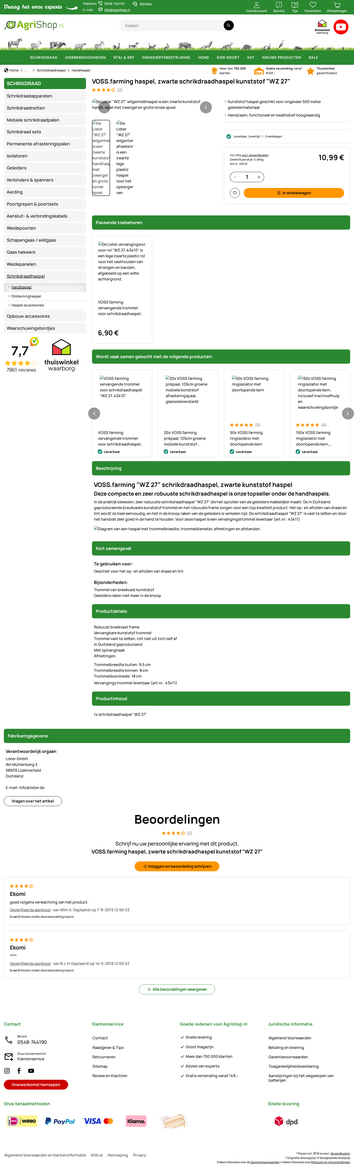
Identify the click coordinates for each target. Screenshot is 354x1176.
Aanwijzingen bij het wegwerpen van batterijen (301, 1078)
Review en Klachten (109, 1075)
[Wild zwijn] (185, 43)
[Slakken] (329, 43)
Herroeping (118, 1155)
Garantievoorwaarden (288, 1057)
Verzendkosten (340, 1153)
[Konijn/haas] (167, 43)
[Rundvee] (57, 43)
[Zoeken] (229, 25)
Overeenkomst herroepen (36, 1084)
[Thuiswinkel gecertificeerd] (322, 28)
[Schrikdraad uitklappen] (60, 57)
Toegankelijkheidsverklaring (294, 1066)
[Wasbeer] (246, 43)
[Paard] (15, 43)
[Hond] (133, 43)
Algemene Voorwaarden (290, 1037)
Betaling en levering (286, 1047)
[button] (155, 104)
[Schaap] (80, 43)
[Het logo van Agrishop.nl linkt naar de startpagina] (61, 25)
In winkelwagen (296, 192)
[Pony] (36, 43)
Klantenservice (30, 1058)
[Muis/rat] (314, 43)
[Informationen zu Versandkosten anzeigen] (286, 1121)
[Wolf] (206, 43)
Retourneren (104, 1057)
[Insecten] (343, 43)
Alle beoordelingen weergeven (180, 989)
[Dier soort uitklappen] (242, 57)
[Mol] (298, 43)
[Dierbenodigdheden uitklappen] (108, 57)
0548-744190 (32, 1042)
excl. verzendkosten (255, 155)
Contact (100, 1037)
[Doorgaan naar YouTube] (341, 28)
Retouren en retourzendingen (330, 1162)
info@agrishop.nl (117, 9)
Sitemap (100, 1066)
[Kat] (151, 43)
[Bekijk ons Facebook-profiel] (19, 1070)
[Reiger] (282, 43)
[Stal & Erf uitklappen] (137, 57)
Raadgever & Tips (108, 1047)
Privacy (139, 1155)
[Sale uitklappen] (321, 57)
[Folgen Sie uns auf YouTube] (31, 1070)
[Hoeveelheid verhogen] (259, 177)
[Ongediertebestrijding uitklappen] (193, 57)
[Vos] (227, 43)
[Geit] (99, 43)
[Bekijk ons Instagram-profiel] (7, 1070)
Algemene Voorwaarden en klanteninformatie (45, 1155)
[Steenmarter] (265, 43)
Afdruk (97, 1155)
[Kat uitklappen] (257, 57)
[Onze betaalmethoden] (98, 1121)
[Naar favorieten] (235, 193)
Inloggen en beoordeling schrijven (179, 866)
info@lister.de (25, 787)
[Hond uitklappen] (212, 57)
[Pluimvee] (116, 43)
